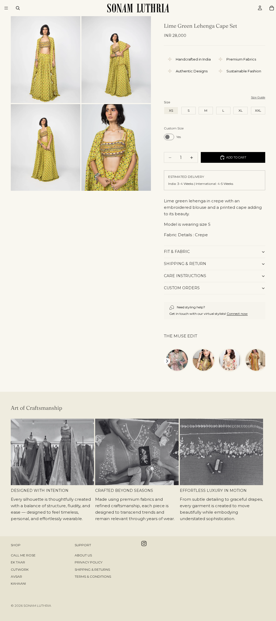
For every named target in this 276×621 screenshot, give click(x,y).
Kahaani (18, 584)
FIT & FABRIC (177, 251)
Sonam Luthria (37, 606)
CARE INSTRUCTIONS (185, 275)
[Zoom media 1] (45, 59)
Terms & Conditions (93, 576)
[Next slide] (259, 471)
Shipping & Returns (92, 569)
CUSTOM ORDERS (182, 287)
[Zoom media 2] (116, 59)
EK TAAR (18, 562)
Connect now (237, 314)
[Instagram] (144, 543)
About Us (83, 555)
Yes (178, 137)
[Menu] (6, 8)
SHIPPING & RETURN (185, 263)
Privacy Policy (88, 562)
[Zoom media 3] (45, 147)
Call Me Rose (23, 555)
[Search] (18, 8)
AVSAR (16, 576)
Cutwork (20, 569)
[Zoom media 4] (116, 147)
